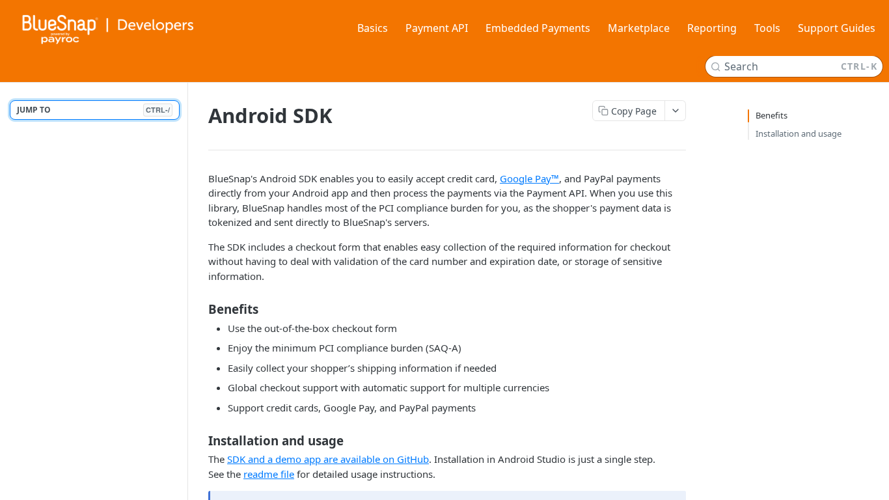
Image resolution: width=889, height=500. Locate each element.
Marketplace (639, 28)
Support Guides (836, 28)
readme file (268, 473)
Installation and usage (798, 133)
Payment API (436, 28)
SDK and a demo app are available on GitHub (328, 458)
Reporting (712, 28)
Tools (767, 28)
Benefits (771, 115)
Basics (372, 28)
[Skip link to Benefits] (199, 309)
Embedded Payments (538, 28)
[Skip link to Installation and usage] (199, 440)
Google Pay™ (529, 178)
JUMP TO (93, 109)
